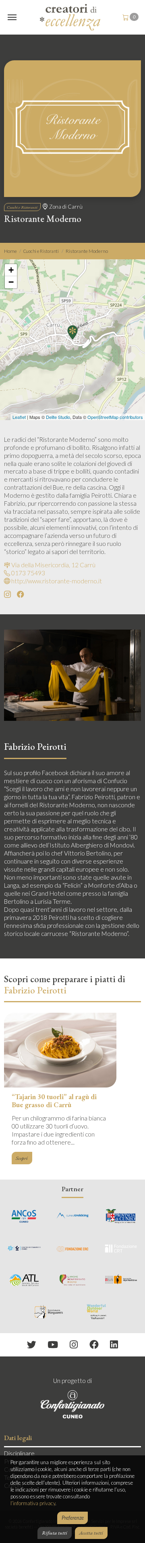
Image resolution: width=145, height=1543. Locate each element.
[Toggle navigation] (12, 17)
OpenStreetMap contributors (115, 417)
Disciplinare (19, 1453)
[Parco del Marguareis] (48, 1311)
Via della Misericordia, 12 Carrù (53, 564)
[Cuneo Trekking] (72, 1215)
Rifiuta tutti (54, 1532)
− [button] (11, 282)
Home (10, 251)
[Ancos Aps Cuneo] (24, 1215)
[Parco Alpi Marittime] (120, 1279)
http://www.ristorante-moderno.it (56, 581)
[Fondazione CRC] (72, 1247)
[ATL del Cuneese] (24, 1279)
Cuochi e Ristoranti (22, 207)
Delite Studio (58, 417)
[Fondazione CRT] (120, 1247)
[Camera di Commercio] (24, 1247)
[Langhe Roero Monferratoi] (72, 1279)
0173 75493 (28, 573)
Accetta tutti (91, 1532)
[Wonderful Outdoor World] (96, 1311)
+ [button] (11, 270)
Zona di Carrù (66, 206)
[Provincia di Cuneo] (120, 1215)
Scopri (22, 1158)
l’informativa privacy (32, 1503)
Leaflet (19, 417)
